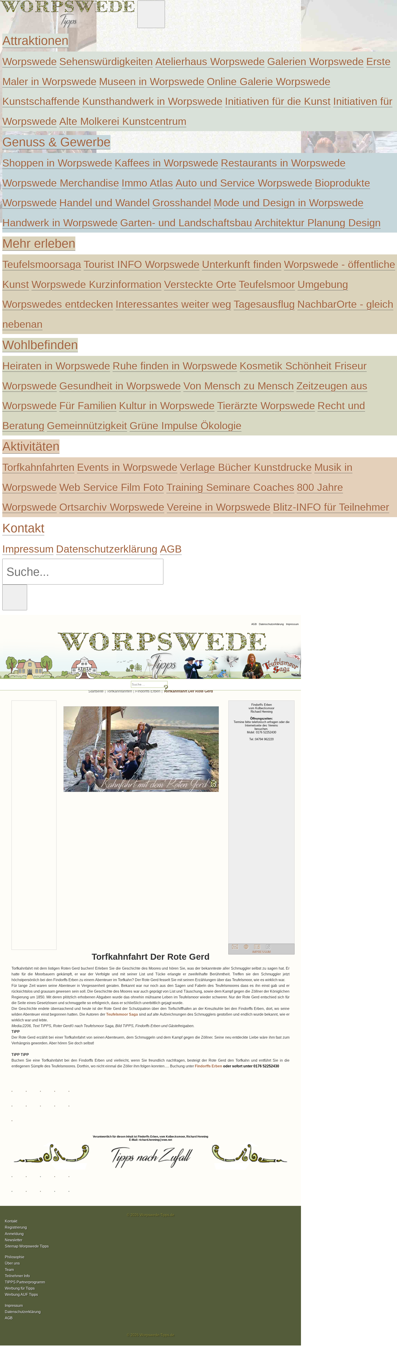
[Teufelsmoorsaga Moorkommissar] (192, 657)
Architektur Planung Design (318, 222)
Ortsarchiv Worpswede (111, 507)
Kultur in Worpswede (167, 405)
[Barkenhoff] (67, 657)
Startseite (96, 691)
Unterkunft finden (241, 264)
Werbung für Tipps (20, 1288)
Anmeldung (14, 1234)
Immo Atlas (147, 183)
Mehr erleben (38, 243)
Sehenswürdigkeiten (106, 61)
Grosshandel (181, 202)
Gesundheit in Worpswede (120, 386)
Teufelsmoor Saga (122, 1014)
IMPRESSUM (261, 952)
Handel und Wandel (104, 202)
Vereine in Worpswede (218, 507)
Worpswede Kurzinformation (96, 284)
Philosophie (14, 1257)
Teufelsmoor (267, 284)
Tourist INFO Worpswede (141, 264)
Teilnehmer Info (17, 1276)
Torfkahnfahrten (38, 467)
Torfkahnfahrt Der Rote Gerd (188, 691)
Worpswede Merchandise (60, 183)
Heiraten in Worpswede (56, 366)
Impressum (28, 549)
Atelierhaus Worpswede (210, 61)
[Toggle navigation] (151, 14)
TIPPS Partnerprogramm (25, 1282)
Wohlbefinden (40, 345)
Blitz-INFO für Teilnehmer (331, 507)
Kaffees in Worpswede (166, 163)
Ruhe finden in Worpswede (175, 366)
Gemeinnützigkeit (87, 425)
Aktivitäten (31, 446)
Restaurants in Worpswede (283, 163)
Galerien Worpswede (315, 61)
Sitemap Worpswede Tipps (27, 1246)
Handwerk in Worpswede (60, 222)
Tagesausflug (264, 304)
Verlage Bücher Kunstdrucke (246, 467)
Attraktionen (35, 41)
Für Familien (87, 405)
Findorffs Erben (147, 691)
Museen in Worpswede (151, 81)
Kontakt (23, 528)
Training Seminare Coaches (230, 487)
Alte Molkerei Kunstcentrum (122, 121)
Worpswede (29, 61)
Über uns (12, 1263)
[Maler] (130, 657)
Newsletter (13, 1240)
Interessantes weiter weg (173, 304)
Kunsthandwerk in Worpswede (152, 101)
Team (9, 1270)
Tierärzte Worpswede (266, 405)
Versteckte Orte (200, 284)
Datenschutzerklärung (106, 549)
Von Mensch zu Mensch (238, 386)
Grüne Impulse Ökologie (185, 425)
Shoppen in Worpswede (57, 163)
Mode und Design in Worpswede (288, 202)
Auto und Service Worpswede (244, 183)
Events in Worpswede (127, 467)
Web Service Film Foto (111, 487)
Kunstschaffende (41, 101)
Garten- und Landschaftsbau (186, 222)
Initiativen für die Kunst (278, 101)
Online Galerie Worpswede (268, 81)
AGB (171, 549)
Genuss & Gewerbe (56, 142)
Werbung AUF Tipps (21, 1294)
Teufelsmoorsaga (41, 264)
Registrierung (16, 1227)
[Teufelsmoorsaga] (265, 657)
